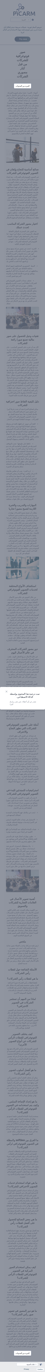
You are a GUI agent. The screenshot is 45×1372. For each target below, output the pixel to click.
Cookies (40, 1369)
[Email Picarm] (32, 1369)
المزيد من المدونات (23, 86)
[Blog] (41, 1364)
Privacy (26, 1369)
